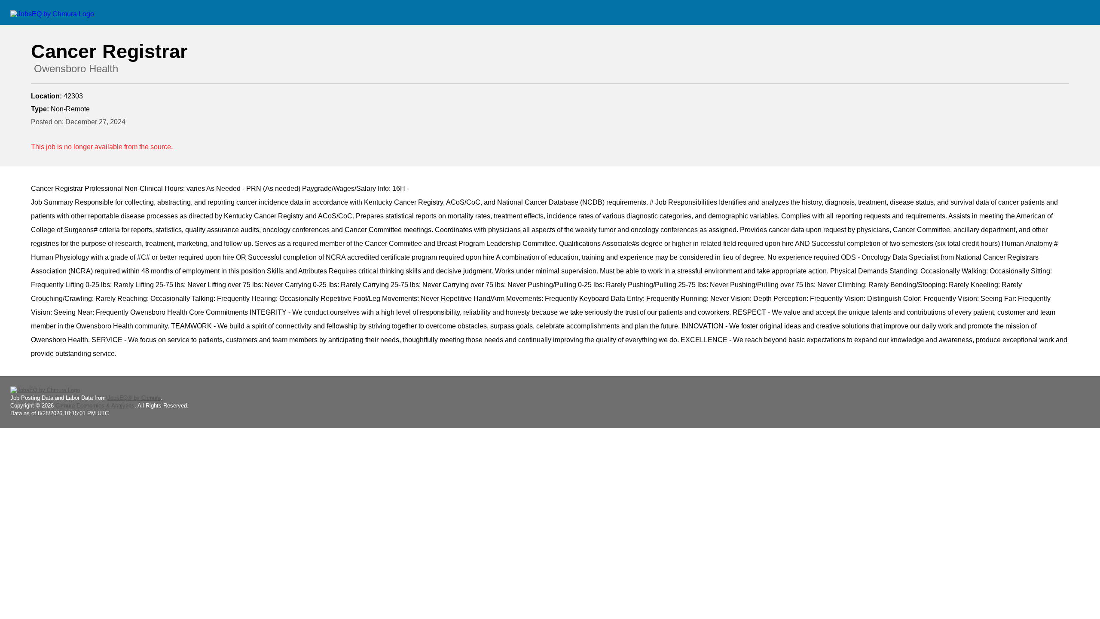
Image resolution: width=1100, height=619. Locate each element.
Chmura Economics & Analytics (94, 405)
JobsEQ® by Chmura (134, 398)
